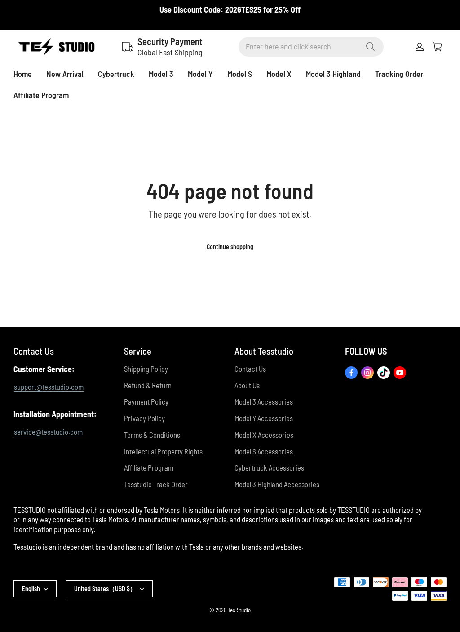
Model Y (200, 74)
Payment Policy (146, 401)
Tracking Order (399, 74)
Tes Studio (239, 610)
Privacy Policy (144, 418)
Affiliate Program (41, 95)
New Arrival (65, 74)
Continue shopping (230, 246)
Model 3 (161, 74)
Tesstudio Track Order (156, 484)
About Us (247, 385)
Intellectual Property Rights (163, 451)
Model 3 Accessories (263, 401)
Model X (279, 74)
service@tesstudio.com (48, 431)
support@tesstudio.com (49, 386)
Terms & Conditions (152, 434)
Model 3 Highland (333, 74)
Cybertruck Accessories (269, 467)
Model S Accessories (263, 451)
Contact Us (250, 368)
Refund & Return (148, 385)
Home (22, 74)
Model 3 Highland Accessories (276, 484)
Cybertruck (116, 74)
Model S (239, 74)
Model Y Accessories (263, 418)
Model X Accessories (263, 434)
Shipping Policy (146, 368)
